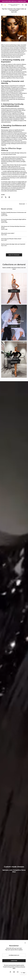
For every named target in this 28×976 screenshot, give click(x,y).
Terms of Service (21, 966)
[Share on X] (5, 197)
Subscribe (14, 960)
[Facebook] (10, 972)
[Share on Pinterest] (9, 197)
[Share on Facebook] (2, 197)
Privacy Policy (11, 966)
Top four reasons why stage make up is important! (13, 244)
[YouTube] (17, 972)
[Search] (22, 5)
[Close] (25, 943)
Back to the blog (14, 254)
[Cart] (26, 5)
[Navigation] (1, 5)
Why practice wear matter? (7, 233)
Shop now (14, 291)
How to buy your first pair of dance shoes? (11, 238)
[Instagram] (14, 972)
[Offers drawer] (5, 5)
